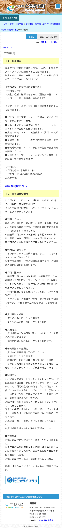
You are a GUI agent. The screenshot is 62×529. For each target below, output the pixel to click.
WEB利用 (24, 29)
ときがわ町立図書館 (44, 520)
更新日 (31, 37)
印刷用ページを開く (49, 42)
